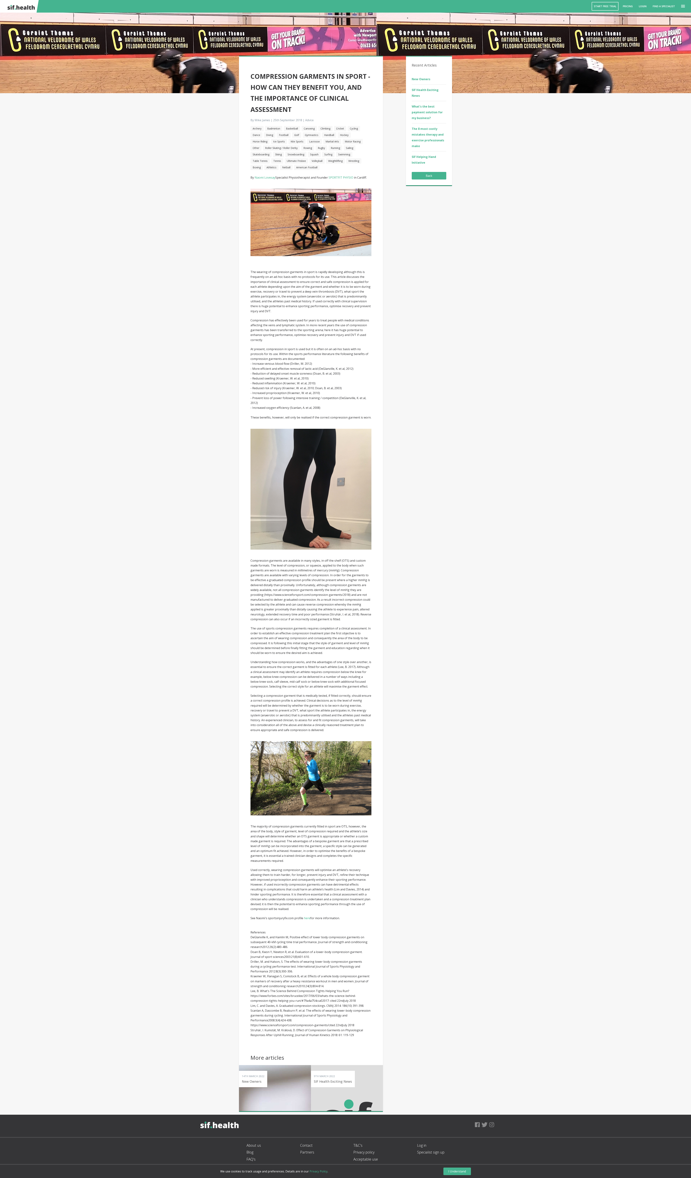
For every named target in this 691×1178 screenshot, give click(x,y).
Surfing (328, 154)
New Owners (421, 79)
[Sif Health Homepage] (20, 6)
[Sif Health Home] (219, 1135)
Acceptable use (365, 1159)
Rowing (307, 148)
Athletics (271, 167)
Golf (296, 135)
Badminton (273, 128)
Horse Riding (260, 141)
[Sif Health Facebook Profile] (477, 1125)
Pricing (628, 6)
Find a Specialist (664, 6)
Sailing (349, 148)
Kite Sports (297, 141)
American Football (306, 167)
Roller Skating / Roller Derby (281, 148)
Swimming (344, 154)
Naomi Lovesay (265, 177)
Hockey (344, 135)
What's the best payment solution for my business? (427, 112)
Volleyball (317, 161)
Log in (421, 1145)
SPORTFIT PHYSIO (341, 177)
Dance (256, 135)
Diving (269, 135)
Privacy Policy (319, 1171)
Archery (257, 128)
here (307, 918)
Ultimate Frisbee (296, 161)
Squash (314, 154)
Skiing (278, 154)
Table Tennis (260, 161)
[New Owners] (275, 1088)
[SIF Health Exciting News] (347, 1088)
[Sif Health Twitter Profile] (484, 1125)
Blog (250, 1152)
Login (643, 6)
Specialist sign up (430, 1152)
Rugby (321, 148)
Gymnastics (311, 135)
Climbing (325, 128)
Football (283, 135)
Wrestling (353, 161)
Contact (306, 1145)
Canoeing (309, 128)
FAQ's (251, 1159)
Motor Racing (353, 141)
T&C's (357, 1145)
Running (335, 148)
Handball (329, 135)
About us (254, 1145)
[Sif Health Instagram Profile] (491, 1125)
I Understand (457, 1171)
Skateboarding (261, 154)
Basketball (292, 128)
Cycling (354, 128)
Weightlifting (335, 161)
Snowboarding (296, 154)
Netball (286, 167)
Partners (307, 1152)
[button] (683, 6)
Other (256, 148)
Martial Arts (332, 141)
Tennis (277, 161)
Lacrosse (314, 141)
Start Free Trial (605, 6)
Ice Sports (279, 141)
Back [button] (429, 176)
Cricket (340, 128)
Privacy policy (363, 1152)
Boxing (257, 167)
